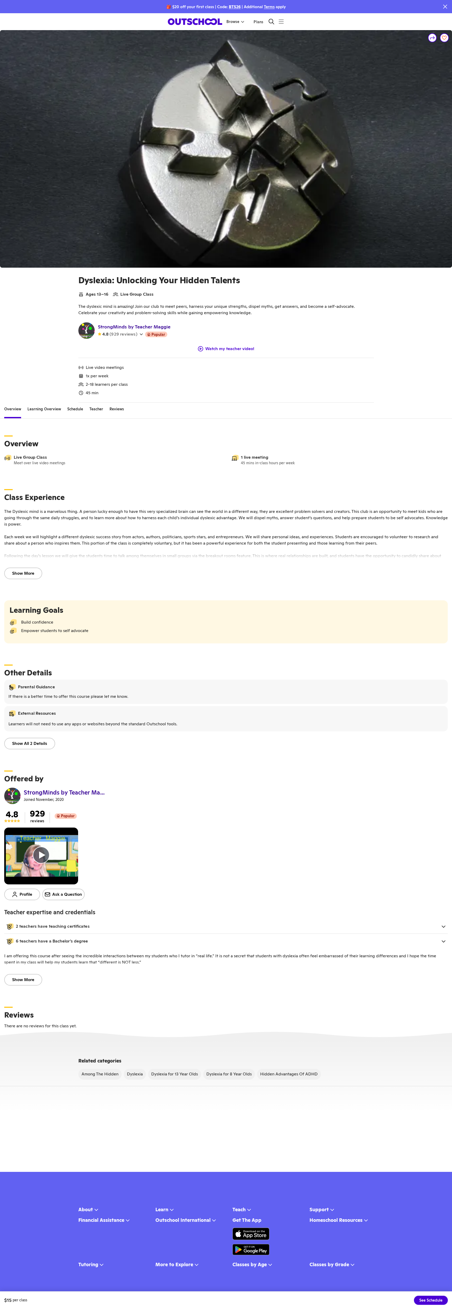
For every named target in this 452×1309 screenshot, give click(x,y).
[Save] (444, 37)
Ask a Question (67, 894)
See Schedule (431, 1300)
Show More (23, 573)
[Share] (432, 37)
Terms (269, 6)
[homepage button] (195, 21)
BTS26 (235, 6)
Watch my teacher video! (229, 348)
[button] (226, 926)
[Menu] (281, 21)
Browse (232, 21)
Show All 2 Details (29, 743)
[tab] (12, 409)
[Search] (271, 21)
